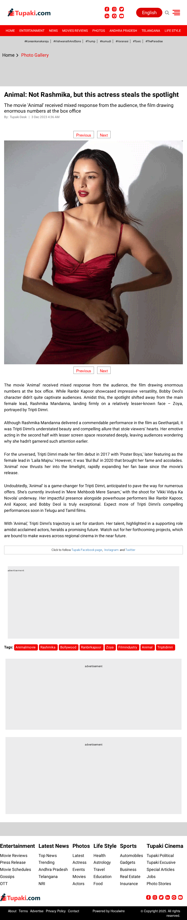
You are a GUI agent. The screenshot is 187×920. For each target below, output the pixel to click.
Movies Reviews (75, 30)
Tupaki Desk (18, 117)
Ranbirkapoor (91, 647)
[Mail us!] (180, 897)
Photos (98, 30)
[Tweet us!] (121, 9)
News (53, 30)
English (149, 12)
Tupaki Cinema (165, 846)
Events (79, 869)
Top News (48, 855)
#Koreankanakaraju (36, 41)
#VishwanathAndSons (67, 41)
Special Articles (160, 869)
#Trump (90, 41)
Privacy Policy (56, 911)
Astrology (102, 862)
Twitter (130, 550)
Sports (128, 846)
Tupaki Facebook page (87, 550)
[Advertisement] (20, 257)
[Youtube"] (121, 16)
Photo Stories (159, 883)
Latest (78, 855)
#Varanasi (122, 41)
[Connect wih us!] (107, 16)
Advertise (37, 911)
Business (128, 869)
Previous (83, 135)
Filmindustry (128, 647)
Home (10, 30)
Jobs (151, 876)
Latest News (54, 846)
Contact (73, 911)
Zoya (110, 647)
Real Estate (130, 876)
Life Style (173, 30)
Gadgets (127, 862)
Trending (47, 862)
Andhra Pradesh (123, 30)
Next (104, 135)
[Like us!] (107, 9)
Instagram (111, 550)
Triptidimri (165, 647)
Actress (79, 862)
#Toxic (137, 41)
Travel (99, 869)
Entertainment (31, 30)
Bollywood (68, 647)
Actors (78, 883)
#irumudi (105, 41)
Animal (147, 647)
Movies (79, 876)
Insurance (129, 883)
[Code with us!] (114, 16)
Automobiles (131, 855)
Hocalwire (118, 911)
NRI (42, 883)
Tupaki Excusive (161, 862)
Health (100, 855)
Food (98, 883)
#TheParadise (154, 41)
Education (103, 876)
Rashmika (48, 647)
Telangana (151, 30)
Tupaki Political (160, 855)
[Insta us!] (114, 9)
